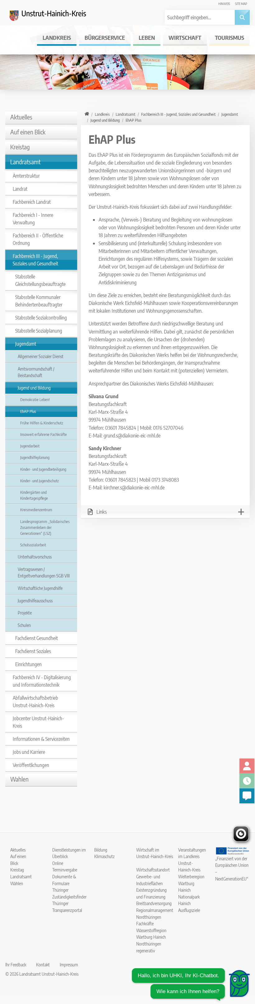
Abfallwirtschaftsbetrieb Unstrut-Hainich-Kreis (35, 701)
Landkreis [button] (57, 37)
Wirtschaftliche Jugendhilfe (40, 588)
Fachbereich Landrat (32, 202)
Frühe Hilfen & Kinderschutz (41, 422)
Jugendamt (25, 344)
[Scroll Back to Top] (241, 960)
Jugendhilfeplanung (34, 457)
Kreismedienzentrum (36, 509)
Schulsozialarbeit (33, 544)
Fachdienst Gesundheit (36, 638)
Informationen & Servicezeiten (41, 739)
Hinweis (224, 4)
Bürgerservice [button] (105, 37)
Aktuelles (21, 117)
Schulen (24, 625)
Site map (241, 4)
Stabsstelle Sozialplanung (38, 331)
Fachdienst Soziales (33, 651)
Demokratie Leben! (35, 399)
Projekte (25, 612)
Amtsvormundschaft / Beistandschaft (36, 372)
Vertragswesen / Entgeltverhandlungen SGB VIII (44, 572)
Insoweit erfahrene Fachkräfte (43, 434)
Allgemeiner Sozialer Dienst (40, 356)
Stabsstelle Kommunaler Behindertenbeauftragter (39, 301)
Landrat (20, 189)
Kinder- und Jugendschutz (39, 480)
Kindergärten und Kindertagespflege (34, 495)
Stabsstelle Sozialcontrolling (41, 318)
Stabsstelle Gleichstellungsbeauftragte (40, 280)
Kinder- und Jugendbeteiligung (43, 469)
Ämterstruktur (26, 176)
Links (101, 511)
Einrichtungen (28, 664)
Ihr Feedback (15, 964)
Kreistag (20, 147)
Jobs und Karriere (29, 752)
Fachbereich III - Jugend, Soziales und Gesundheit (35, 260)
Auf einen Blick (27, 132)
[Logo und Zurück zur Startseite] (52, 17)
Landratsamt (25, 162)
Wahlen (19, 779)
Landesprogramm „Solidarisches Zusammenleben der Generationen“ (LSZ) (45, 527)
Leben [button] (147, 37)
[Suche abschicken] (242, 17)
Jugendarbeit (29, 445)
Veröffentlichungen (31, 765)
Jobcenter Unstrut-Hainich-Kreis (38, 722)
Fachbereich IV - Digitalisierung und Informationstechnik (42, 681)
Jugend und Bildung (34, 387)
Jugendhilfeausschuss (35, 600)
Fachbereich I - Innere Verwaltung (33, 219)
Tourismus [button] (229, 37)
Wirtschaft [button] (185, 37)
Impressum (69, 964)
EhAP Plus (28, 411)
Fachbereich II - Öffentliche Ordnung (38, 239)
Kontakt (43, 964)
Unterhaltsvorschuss (35, 556)
